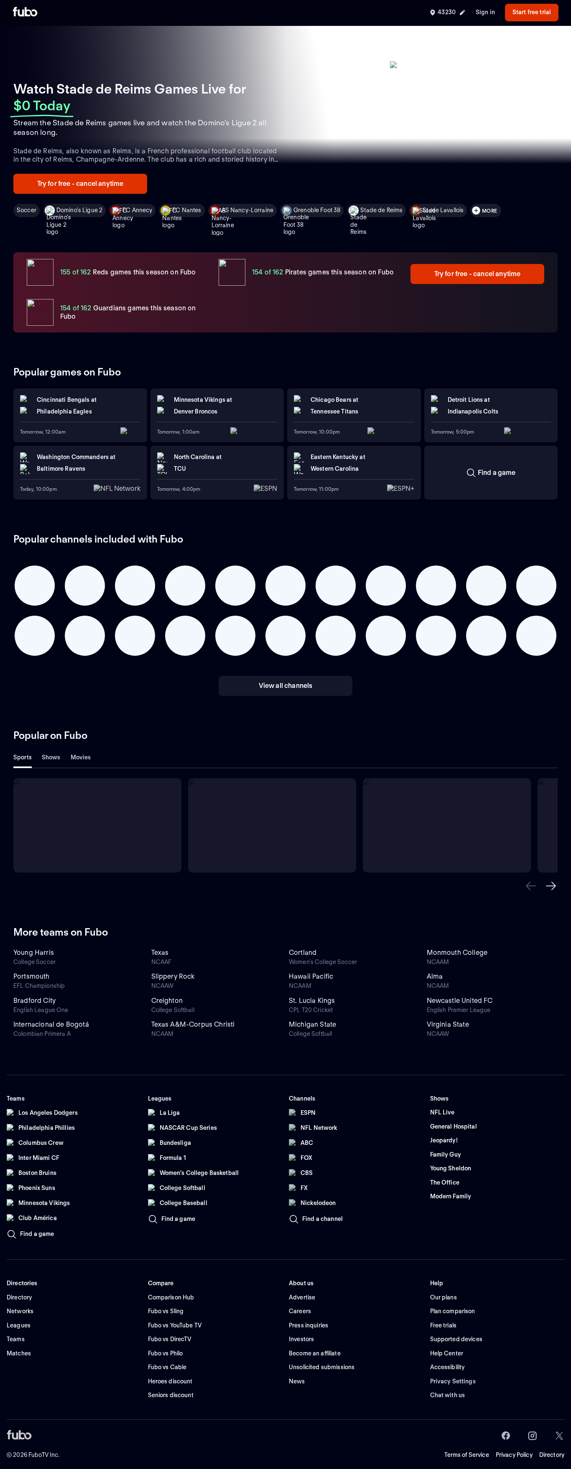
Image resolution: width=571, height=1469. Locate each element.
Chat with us (447, 1395)
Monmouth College (457, 952)
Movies (81, 757)
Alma (435, 976)
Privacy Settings (453, 1381)
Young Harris (33, 952)
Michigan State (312, 1024)
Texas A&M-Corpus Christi (193, 1024)
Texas (160, 952)
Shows (51, 757)
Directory (551, 1454)
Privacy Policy (514, 1454)
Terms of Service (466, 1454)
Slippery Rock (173, 976)
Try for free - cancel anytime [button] (80, 184)
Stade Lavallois (443, 210)
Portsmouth (31, 976)
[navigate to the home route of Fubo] (25, 12)
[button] (531, 886)
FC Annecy (137, 210)
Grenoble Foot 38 (316, 210)
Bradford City (34, 1001)
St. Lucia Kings (312, 1001)
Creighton (167, 1001)
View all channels (286, 686)
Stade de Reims (381, 210)
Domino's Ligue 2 (79, 210)
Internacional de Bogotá (51, 1024)
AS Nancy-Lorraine (247, 210)
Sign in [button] (485, 12)
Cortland (302, 952)
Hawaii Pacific (311, 976)
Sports (22, 757)
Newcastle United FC (460, 1001)
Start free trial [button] (531, 12)
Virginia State (448, 1024)
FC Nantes (186, 210)
